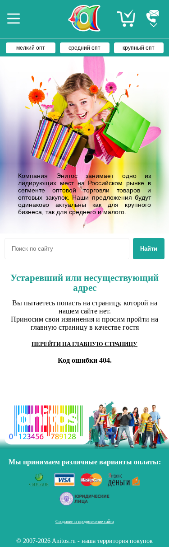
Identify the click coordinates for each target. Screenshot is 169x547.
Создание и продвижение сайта (84, 521)
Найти (148, 248)
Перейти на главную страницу (84, 344)
